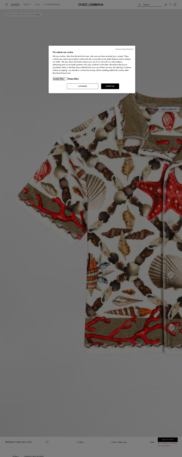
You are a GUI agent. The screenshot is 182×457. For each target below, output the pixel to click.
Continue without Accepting (124, 49)
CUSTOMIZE (82, 86)
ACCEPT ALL (110, 86)
